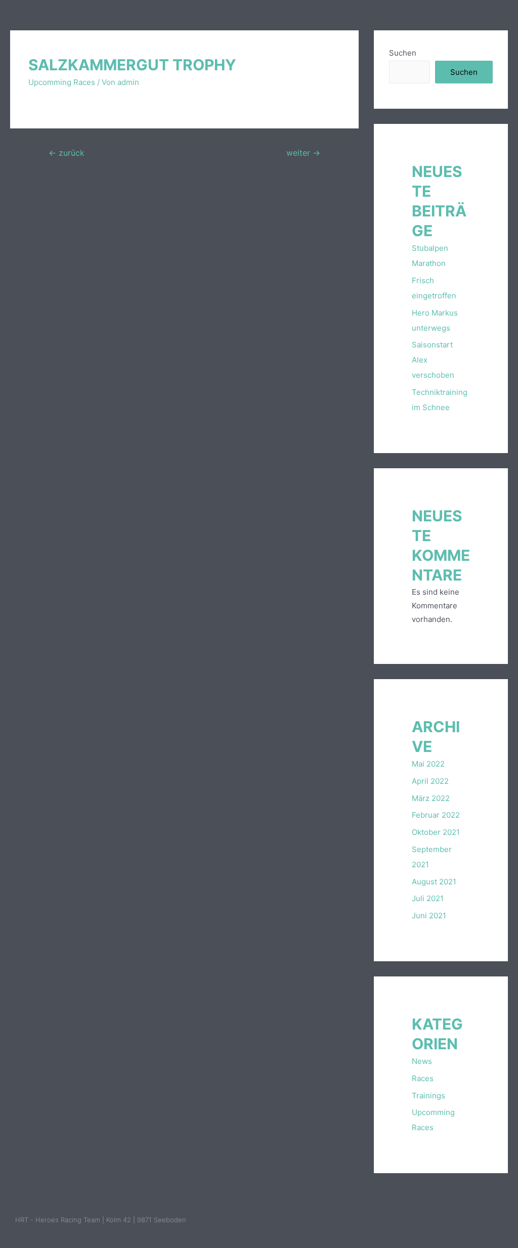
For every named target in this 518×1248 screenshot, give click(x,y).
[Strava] (498, 1220)
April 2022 (430, 781)
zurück (66, 153)
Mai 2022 (428, 764)
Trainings (428, 1095)
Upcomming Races (61, 82)
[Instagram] (455, 1220)
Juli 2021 (428, 898)
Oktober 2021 (436, 832)
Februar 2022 (436, 815)
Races (423, 1078)
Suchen (402, 53)
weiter (303, 153)
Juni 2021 (429, 915)
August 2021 (434, 881)
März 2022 (431, 798)
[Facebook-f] (476, 1220)
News (422, 1061)
